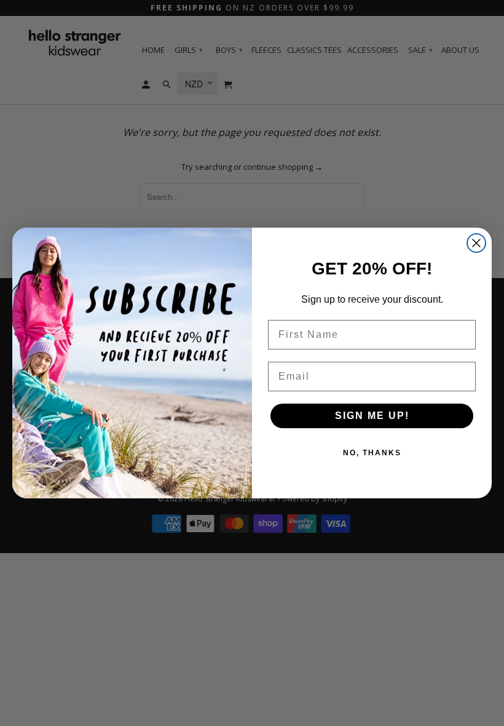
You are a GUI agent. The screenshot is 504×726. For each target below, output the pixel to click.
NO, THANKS (372, 453)
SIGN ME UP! (372, 415)
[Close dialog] (476, 243)
